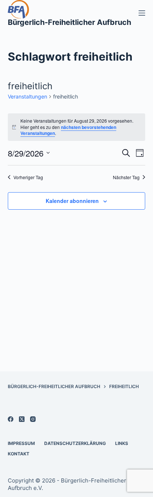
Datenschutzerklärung (75, 443)
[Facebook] (10, 419)
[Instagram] (33, 419)
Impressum (21, 443)
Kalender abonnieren (72, 200)
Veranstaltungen (27, 96)
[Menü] (142, 13)
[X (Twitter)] (22, 419)
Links (121, 443)
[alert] (77, 127)
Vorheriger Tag (28, 177)
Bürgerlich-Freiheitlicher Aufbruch (69, 22)
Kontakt (18, 453)
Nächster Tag (126, 177)
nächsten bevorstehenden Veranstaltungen (68, 130)
